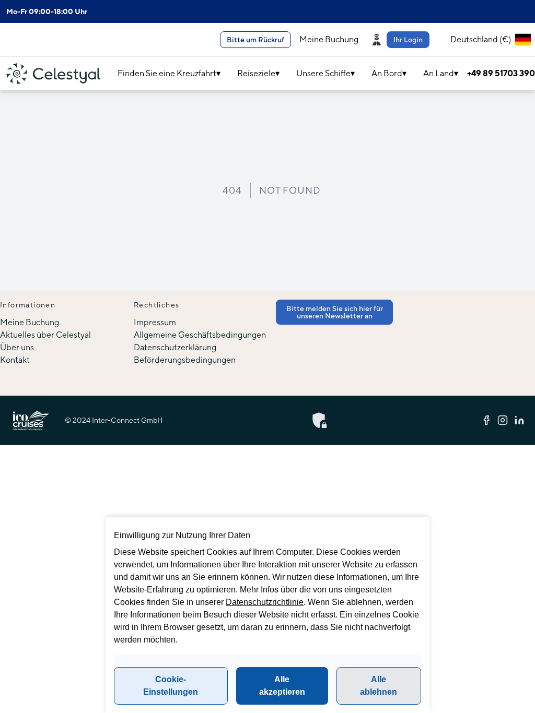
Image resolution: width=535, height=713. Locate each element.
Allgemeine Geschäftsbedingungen (200, 335)
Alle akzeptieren (282, 685)
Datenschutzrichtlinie (265, 602)
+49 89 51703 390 (501, 73)
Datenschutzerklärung (175, 347)
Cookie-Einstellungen (170, 685)
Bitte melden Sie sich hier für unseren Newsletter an (334, 312)
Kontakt (15, 360)
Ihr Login (408, 39)
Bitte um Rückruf (255, 39)
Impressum (155, 322)
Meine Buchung (328, 39)
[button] (402, 39)
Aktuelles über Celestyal (45, 335)
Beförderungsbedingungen (185, 360)
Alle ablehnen (378, 685)
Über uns (17, 347)
